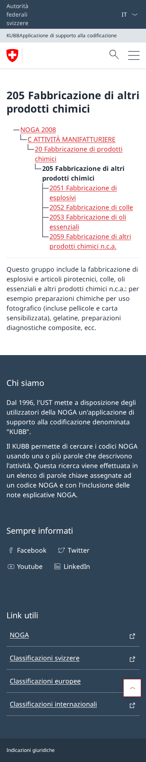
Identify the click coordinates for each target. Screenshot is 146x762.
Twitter (78, 550)
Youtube (30, 566)
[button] (132, 688)
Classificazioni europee (45, 681)
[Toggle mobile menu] (134, 55)
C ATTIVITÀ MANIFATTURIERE (72, 139)
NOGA (19, 634)
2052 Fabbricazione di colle (91, 207)
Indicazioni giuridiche (30, 750)
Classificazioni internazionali (53, 704)
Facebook (32, 550)
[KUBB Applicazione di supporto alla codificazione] (15, 55)
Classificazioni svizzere (44, 657)
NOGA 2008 (38, 129)
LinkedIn (77, 566)
